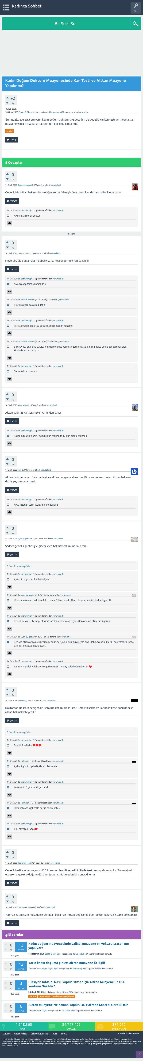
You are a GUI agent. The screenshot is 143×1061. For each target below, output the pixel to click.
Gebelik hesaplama (39, 1033)
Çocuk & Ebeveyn (27, 112)
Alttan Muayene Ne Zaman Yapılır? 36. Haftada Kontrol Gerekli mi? (78, 1005)
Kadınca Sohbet (27, 6)
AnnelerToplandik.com (128, 1033)
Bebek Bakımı (20, 1033)
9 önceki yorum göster (19, 732)
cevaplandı (56, 185)
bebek (64, 1033)
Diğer (45, 992)
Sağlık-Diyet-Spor (53, 954)
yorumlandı (58, 210)
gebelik (33, 996)
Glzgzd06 (79, 954)
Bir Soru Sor (66, 23)
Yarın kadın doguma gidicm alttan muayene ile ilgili (66, 963)
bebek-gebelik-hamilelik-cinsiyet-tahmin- (57, 996)
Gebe (54, 1033)
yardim (9, 131)
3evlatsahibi (67, 1010)
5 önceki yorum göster (19, 566)
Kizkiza (65, 992)
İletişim (6, 1033)
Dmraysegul (78, 968)
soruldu (84, 112)
